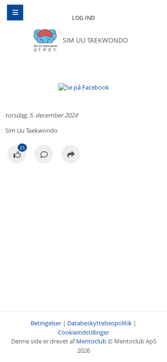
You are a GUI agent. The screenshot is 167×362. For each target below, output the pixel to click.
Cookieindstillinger (83, 332)
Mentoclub (91, 341)
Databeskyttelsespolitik (99, 323)
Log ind (83, 18)
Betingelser (46, 323)
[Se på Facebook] (16, 155)
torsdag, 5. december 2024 (41, 115)
